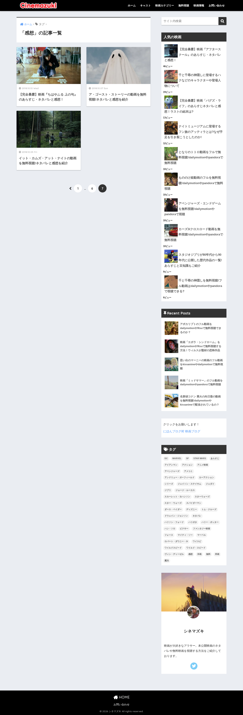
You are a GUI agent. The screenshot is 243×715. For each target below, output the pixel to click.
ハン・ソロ (170, 528)
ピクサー (184, 528)
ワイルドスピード (173, 548)
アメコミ (188, 471)
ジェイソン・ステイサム (189, 484)
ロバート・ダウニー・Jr (176, 541)
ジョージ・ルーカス (185, 490)
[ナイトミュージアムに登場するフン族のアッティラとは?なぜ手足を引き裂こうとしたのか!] (194, 121)
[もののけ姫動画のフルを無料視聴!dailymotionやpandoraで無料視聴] (194, 172)
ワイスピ (197, 541)
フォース (169, 535)
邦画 (217, 554)
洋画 (199, 554)
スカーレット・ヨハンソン (177, 496)
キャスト (145, 5)
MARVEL (176, 458)
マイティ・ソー (185, 535)
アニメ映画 (202, 465)
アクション (187, 465)
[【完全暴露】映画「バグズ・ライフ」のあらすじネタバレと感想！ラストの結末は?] (194, 95)
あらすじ (215, 458)
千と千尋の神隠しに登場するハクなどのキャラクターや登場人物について (192, 80)
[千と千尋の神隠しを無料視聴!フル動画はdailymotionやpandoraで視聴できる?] (194, 275)
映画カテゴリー (164, 5)
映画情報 (199, 5)
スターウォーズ (202, 496)
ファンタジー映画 (201, 528)
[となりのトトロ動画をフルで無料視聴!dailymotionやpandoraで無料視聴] (194, 147)
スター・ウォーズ (173, 503)
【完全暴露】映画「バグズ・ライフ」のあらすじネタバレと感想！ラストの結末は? (192, 106)
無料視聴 (183, 5)
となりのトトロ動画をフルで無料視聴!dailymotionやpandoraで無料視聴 (193, 157)
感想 (190, 554)
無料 (208, 554)
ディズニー (191, 509)
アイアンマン (171, 465)
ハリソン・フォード (174, 522)
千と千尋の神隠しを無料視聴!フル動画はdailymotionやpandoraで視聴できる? (193, 286)
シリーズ (169, 484)
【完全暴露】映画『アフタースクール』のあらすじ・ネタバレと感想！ (192, 55)
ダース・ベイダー (173, 509)
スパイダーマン (193, 503)
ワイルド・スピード (195, 548)
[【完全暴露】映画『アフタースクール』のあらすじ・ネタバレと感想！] (194, 44)
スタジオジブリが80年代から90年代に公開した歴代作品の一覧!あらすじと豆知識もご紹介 (193, 260)
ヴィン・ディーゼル (174, 554)
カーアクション (206, 477)
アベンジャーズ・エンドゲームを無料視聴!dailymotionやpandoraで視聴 (192, 209)
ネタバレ (197, 516)
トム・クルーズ (209, 509)
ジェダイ (210, 484)
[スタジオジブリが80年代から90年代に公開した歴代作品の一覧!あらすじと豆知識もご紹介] (194, 249)
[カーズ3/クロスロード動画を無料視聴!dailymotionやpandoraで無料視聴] (194, 224)
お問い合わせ (217, 5)
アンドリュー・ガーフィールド (179, 477)
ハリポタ (192, 522)
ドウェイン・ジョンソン (176, 516)
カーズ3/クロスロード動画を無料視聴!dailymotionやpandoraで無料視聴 (193, 234)
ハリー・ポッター (210, 522)
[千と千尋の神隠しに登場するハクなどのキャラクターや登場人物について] (194, 70)
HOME (124, 697)
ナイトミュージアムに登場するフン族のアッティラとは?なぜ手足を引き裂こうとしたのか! (193, 132)
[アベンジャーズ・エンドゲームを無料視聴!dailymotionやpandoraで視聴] (194, 198)
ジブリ (168, 490)
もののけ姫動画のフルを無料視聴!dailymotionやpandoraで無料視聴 (193, 183)
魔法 (167, 560)
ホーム (132, 5)
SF (187, 458)
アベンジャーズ (172, 471)
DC (166, 458)
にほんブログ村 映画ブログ (181, 431)
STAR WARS (199, 458)
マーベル (201, 535)
